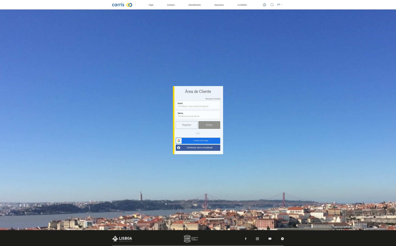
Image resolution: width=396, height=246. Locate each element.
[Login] (264, 4)
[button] (198, 141)
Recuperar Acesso (212, 99)
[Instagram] (257, 238)
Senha (180, 113)
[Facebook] (245, 239)
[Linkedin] (282, 238)
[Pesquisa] (272, 4)
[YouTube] (270, 239)
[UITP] (191, 238)
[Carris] (122, 4)
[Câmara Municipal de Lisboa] (122, 238)
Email (180, 103)
